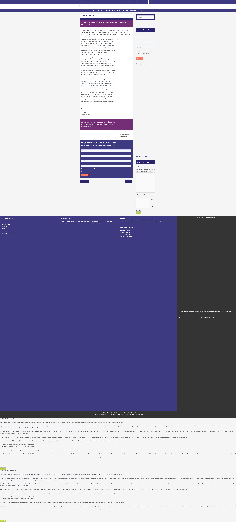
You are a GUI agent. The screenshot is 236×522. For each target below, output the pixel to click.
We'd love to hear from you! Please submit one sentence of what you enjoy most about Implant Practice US (145, 169)
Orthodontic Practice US (126, 236)
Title (152, 206)
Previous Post (85, 182)
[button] (94, 10)
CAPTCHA (138, 210)
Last (152, 203)
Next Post (129, 182)
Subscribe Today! (6, 226)
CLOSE (3, 468)
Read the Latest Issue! (141, 156)
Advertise (4, 228)
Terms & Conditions (6, 233)
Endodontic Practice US (126, 232)
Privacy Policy (131, 414)
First (152, 199)
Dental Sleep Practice (125, 230)
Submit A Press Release (8, 232)
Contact (4, 230)
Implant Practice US (125, 234)
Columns (83, 19)
